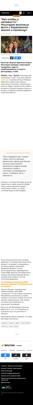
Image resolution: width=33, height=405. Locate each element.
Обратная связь (5, 382)
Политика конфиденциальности (10, 373)
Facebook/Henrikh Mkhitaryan (13, 54)
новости (4, 350)
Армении (4, 80)
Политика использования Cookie (10, 376)
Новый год (4, 326)
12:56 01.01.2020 (6, 33)
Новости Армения (25, 323)
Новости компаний (6, 371)
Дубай (17, 323)
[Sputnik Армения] (5, 13)
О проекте (4, 366)
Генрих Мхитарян (13, 326)
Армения (11, 323)
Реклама (9, 368)
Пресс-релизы (17, 368)
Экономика (21, 350)
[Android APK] (6, 387)
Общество (4, 323)
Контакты (4, 368)
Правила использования (15, 366)
